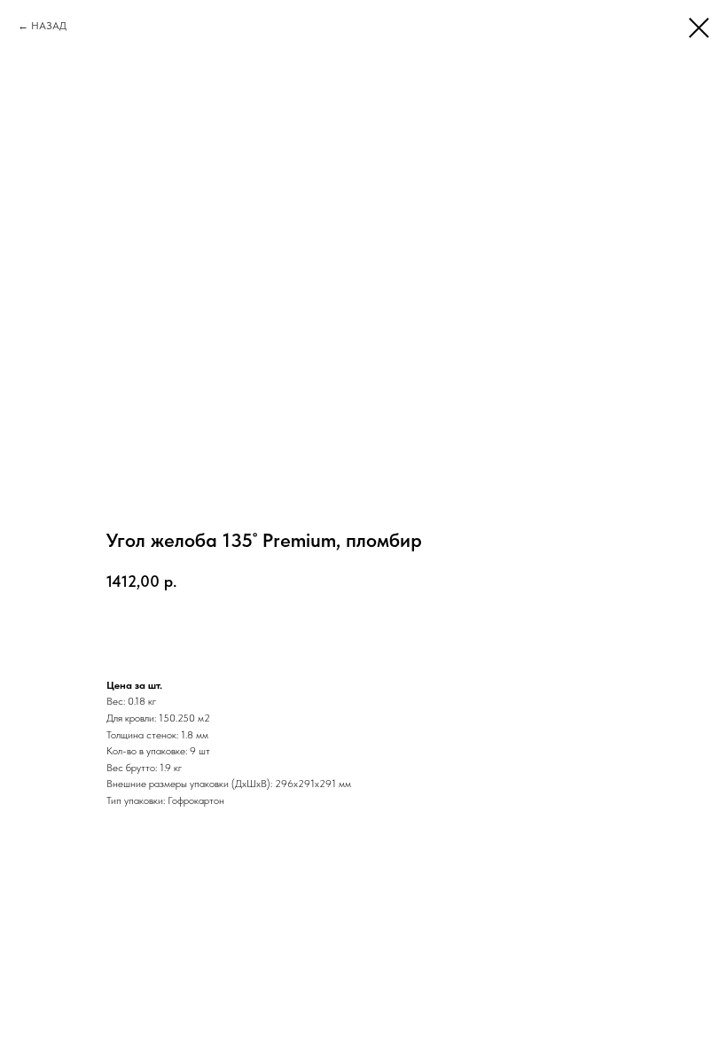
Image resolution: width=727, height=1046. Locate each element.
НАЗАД (48, 26)
